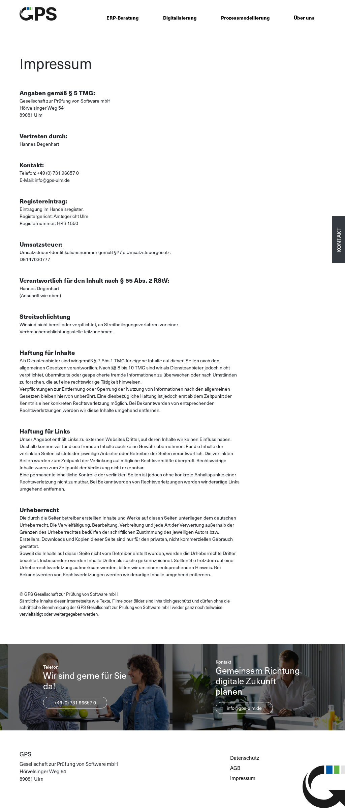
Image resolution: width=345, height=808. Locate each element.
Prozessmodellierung (245, 17)
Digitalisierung (179, 17)
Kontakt (339, 239)
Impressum (242, 778)
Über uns (304, 17)
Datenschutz (244, 757)
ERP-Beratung (122, 17)
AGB (235, 768)
